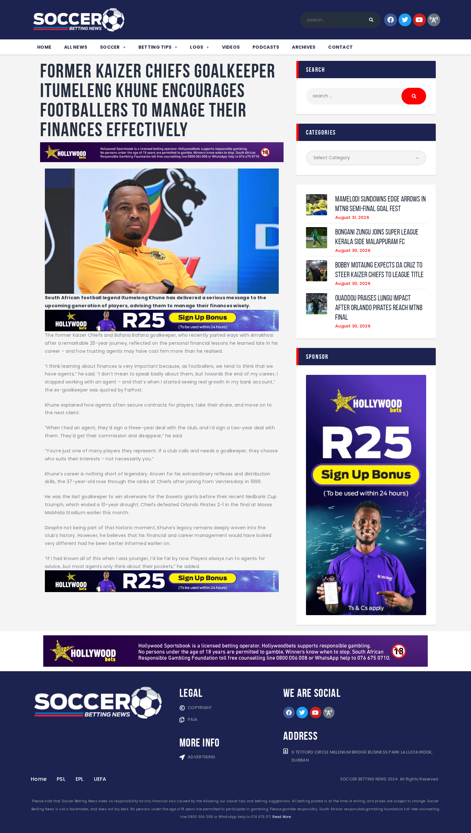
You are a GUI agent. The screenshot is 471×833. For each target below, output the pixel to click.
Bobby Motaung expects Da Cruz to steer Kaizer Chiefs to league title (379, 270)
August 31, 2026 (352, 217)
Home (44, 47)
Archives (303, 47)
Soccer (110, 47)
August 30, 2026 (352, 250)
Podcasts (265, 47)
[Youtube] (419, 19)
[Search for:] (366, 96)
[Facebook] (390, 19)
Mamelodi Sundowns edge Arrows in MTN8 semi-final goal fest (380, 204)
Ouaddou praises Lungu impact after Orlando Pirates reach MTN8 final (378, 307)
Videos (231, 47)
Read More (281, 816)
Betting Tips (154, 47)
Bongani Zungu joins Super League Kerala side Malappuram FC (376, 237)
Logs (196, 47)
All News (75, 47)
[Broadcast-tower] (433, 19)
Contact (340, 47)
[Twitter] (405, 19)
